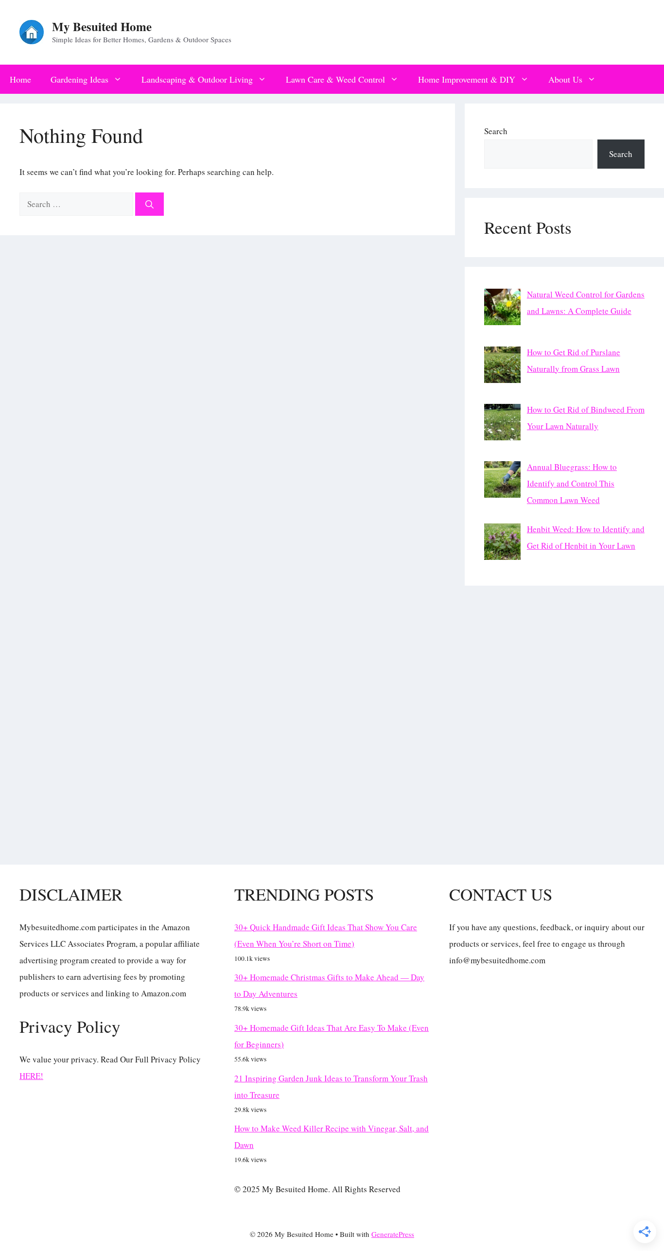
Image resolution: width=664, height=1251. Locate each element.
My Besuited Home (102, 26)
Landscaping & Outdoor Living (197, 79)
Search (495, 131)
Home (20, 79)
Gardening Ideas (79, 79)
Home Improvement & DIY (466, 79)
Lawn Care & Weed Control (335, 79)
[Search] (149, 204)
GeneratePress (392, 1234)
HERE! (31, 1075)
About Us (565, 79)
